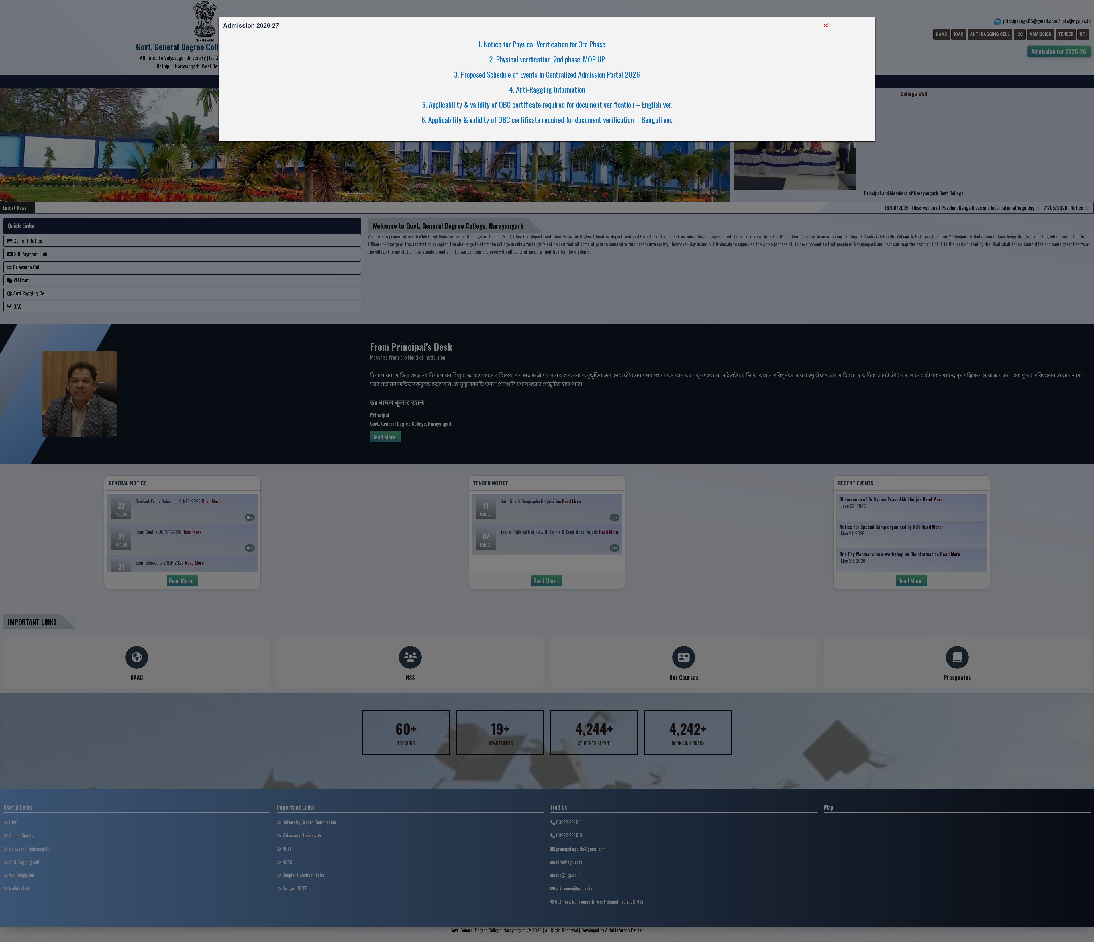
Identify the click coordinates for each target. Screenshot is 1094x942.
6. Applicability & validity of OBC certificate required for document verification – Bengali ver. (547, 119)
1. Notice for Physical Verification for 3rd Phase (546, 44)
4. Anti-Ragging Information (547, 89)
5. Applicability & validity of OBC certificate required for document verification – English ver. (547, 104)
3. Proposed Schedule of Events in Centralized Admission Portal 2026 (547, 74)
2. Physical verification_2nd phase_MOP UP (547, 59)
